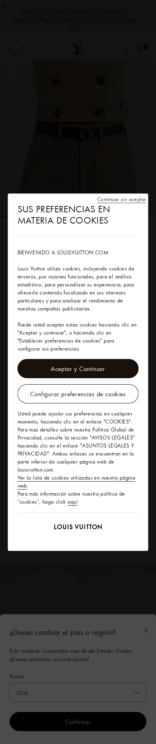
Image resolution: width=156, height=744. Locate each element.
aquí (73, 501)
